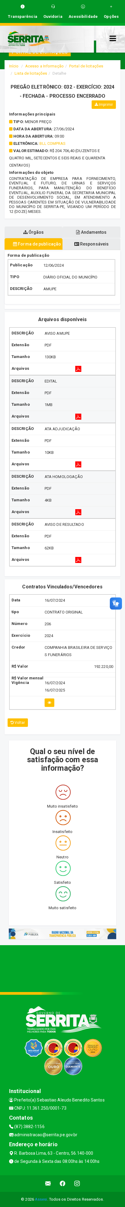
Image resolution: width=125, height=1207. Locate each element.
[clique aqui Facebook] (62, 1183)
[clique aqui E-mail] (48, 1183)
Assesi (41, 1199)
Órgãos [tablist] (36, 232)
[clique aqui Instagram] (77, 1183)
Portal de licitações (86, 66)
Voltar (19, 723)
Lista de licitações (31, 73)
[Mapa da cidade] (62, 968)
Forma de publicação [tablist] (39, 244)
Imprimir (105, 104)
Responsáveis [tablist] (94, 244)
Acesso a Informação (44, 66)
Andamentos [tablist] (93, 232)
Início (14, 66)
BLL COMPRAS (52, 143)
